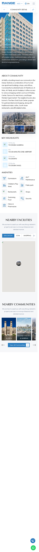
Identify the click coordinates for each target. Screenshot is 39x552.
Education (8, 236)
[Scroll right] (34, 235)
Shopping (27, 236)
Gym (18, 236)
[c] (33, 541)
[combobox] (27, 3)
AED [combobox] (18, 4)
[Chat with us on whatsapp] (33, 547)
